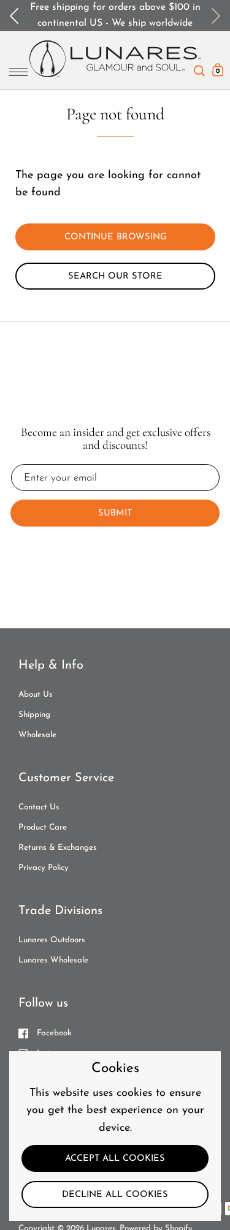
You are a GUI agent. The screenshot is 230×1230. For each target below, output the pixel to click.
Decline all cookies (115, 1194)
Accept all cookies (115, 1158)
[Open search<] (199, 67)
